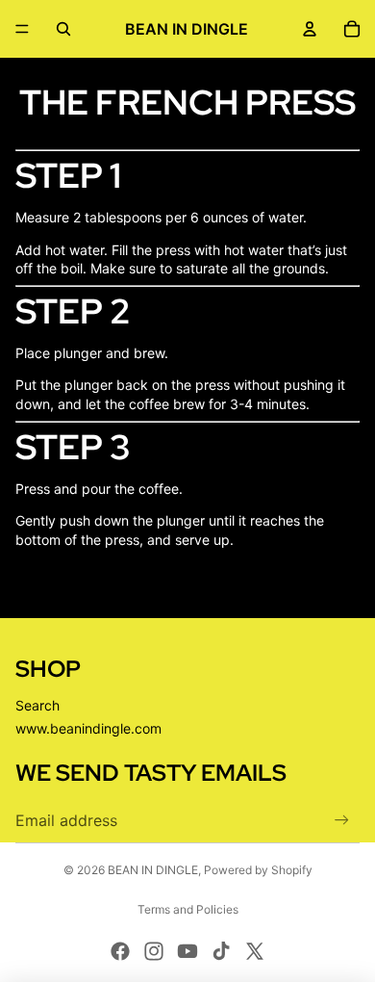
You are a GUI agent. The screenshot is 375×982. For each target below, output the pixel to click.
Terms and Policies (188, 909)
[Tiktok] (221, 951)
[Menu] (22, 29)
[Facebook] (120, 951)
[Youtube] (187, 951)
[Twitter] (254, 951)
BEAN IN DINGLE (153, 870)
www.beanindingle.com (88, 728)
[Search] (63, 29)
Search (37, 705)
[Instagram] (153, 951)
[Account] (309, 29)
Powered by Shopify (258, 870)
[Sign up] (342, 820)
